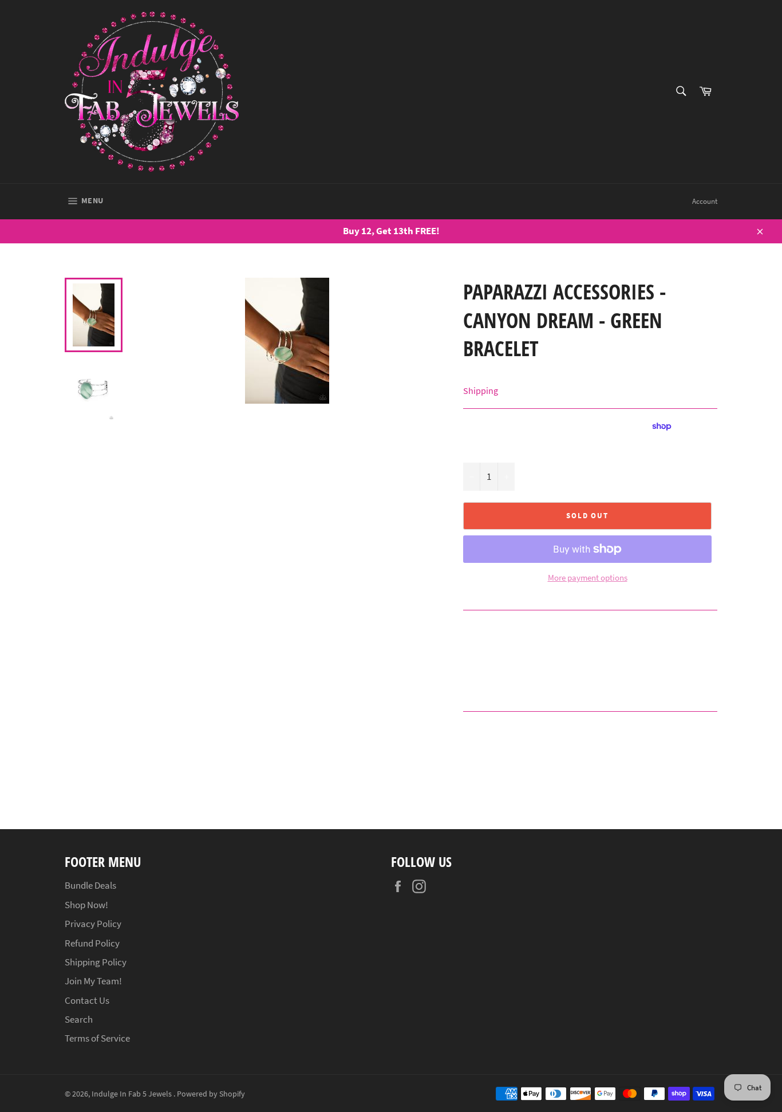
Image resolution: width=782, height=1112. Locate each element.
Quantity (479, 449)
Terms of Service (97, 1038)
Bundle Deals (90, 885)
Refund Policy (92, 943)
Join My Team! (93, 981)
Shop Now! (86, 904)
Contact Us (87, 1000)
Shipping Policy (96, 962)
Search (79, 1019)
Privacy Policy (93, 923)
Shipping (480, 390)
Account (704, 201)
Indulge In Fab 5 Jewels (132, 1094)
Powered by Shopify (211, 1094)
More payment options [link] (587, 577)
